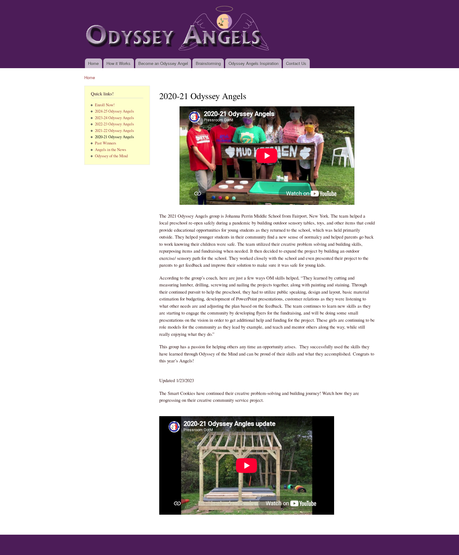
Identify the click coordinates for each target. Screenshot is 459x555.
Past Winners (105, 143)
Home (93, 63)
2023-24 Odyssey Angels (114, 117)
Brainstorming (208, 63)
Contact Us (296, 63)
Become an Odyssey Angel (163, 63)
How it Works (118, 63)
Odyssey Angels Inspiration (254, 63)
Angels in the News (110, 149)
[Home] (180, 29)
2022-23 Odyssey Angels (114, 124)
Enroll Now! (105, 105)
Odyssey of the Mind (111, 156)
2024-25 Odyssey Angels (114, 111)
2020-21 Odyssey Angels (114, 136)
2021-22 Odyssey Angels (114, 130)
